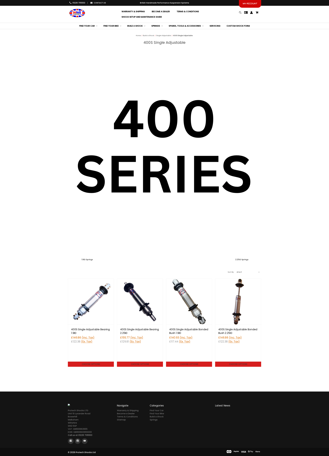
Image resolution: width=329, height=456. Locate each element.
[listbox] (248, 272)
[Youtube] (84, 441)
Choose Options (91, 364)
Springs (154, 419)
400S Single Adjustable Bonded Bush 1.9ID (188, 331)
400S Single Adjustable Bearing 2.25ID (139, 331)
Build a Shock (157, 416)
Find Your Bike (157, 413)
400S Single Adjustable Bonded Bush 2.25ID (237, 331)
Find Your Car (157, 410)
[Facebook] (70, 441)
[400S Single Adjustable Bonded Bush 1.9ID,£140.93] (189, 302)
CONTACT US (100, 3)
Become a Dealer (126, 413)
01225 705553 (78, 3)
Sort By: (231, 272)
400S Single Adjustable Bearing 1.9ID (90, 331)
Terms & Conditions (127, 416)
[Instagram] (77, 441)
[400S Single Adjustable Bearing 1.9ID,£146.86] (91, 302)
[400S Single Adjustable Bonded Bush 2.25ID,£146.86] (238, 302)
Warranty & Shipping (128, 410)
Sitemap (121, 419)
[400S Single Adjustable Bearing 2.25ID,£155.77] (140, 302)
